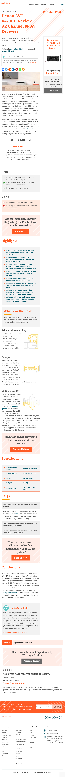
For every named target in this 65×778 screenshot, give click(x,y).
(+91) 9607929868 (34, 5)
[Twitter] (6, 69)
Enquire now (20, 557)
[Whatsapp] (20, 69)
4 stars (10, 670)
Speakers (18, 753)
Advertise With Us (6, 735)
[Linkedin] (13, 69)
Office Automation (21, 741)
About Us (4, 730)
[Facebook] (3, 69)
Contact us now (21, 449)
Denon (31, 732)
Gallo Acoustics (34, 747)
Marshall (32, 742)
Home (3, 11)
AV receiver (30, 129)
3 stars (8, 670)
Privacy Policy (5, 742)
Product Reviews (12, 11)
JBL (30, 740)
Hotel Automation (20, 744)
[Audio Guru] (5, 3)
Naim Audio (33, 737)
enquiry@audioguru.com (53, 733)
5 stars (12, 670)
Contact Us (44, 5)
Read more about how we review (15, 632)
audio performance (9, 593)
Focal (31, 745)
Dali (31, 730)
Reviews (7, 643)
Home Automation (21, 739)
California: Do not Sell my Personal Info (6, 749)
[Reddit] (9, 69)
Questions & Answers (23, 643)
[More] (23, 69)
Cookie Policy (5, 744)
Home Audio (19, 751)
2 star (6, 670)
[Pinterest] (16, 69)
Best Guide (18, 763)
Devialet (32, 735)
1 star (4, 670)
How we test (5, 753)
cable (17, 514)
